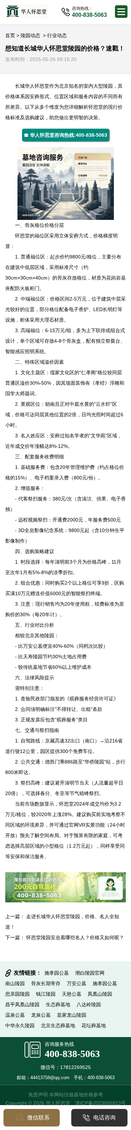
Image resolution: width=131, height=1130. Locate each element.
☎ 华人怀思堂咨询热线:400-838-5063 (65, 135)
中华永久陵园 (20, 1025)
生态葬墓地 (58, 1004)
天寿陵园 (33, 656)
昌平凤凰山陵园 (22, 1004)
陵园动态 (30, 35)
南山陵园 (15, 983)
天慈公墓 (71, 994)
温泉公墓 (15, 1015)
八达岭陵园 (89, 1004)
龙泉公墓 (41, 1015)
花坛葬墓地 (93, 1025)
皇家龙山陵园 (71, 1015)
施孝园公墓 (56, 973)
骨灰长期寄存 (45, 983)
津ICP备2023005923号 (100, 1103)
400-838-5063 (72, 1053)
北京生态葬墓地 (58, 1025)
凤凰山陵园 (100, 994)
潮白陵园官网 (89, 973)
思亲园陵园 (17, 994)
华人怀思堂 (37, 86)
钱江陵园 (46, 994)
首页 (10, 35)
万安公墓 (33, 646)
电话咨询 (104, 1118)
